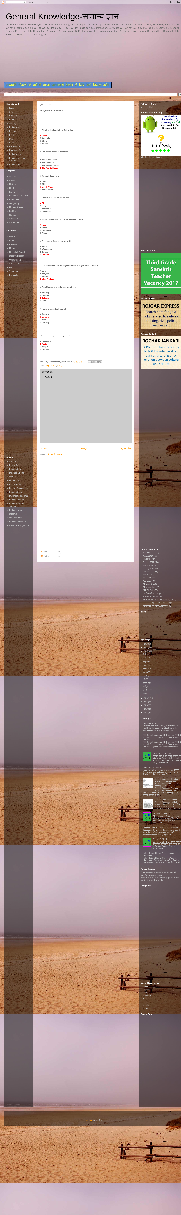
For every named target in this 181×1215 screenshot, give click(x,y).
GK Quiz (60, 366)
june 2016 (147, 565)
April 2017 (147, 581)
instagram (147, 996)
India (11, 240)
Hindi (11, 188)
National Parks (15, 517)
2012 (146, 712)
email (145, 1002)
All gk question (149, 587)
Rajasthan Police (16, 146)
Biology (12, 192)
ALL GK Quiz (148, 590)
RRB (11, 142)
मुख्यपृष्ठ (84, 448)
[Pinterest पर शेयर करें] (100, 361)
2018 (146, 648)
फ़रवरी (145, 690)
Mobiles (12, 476)
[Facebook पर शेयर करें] (97, 361)
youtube (146, 1005)
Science (12, 176)
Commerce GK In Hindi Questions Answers (160, 827)
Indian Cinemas (16, 510)
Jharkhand (13, 271)
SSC (11, 112)
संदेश (45, 552)
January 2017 (148, 562)
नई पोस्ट (43, 448)
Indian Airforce (16, 154)
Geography (14, 203)
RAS (11, 135)
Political (12, 211)
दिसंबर (145, 654)
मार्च (144, 686)
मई (144, 679)
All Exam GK (148, 584)
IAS (11, 139)
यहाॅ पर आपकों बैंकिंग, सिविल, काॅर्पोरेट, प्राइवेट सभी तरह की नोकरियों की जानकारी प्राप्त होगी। (160, 878)
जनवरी (145, 694)
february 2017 (148, 572)
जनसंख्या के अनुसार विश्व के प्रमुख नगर (156, 603)
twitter (145, 986)
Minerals (13, 514)
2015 (146, 702)
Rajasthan (13, 244)
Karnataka (13, 275)
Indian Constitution (17, 521)
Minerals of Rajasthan (19, 525)
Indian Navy (14, 164)
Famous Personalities (18, 488)
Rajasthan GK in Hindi (162, 753)
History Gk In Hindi (151, 723)
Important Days (16, 492)
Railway (13, 115)
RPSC (12, 119)
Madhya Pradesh (16, 256)
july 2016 (146, 559)
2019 (146, 644)
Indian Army (15, 127)
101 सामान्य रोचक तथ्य (151, 597)
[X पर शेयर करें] (94, 361)
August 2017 (51, 366)
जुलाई (145, 672)
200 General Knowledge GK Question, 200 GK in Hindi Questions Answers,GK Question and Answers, (162, 737)
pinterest (146, 1008)
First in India (15, 465)
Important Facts (16, 469)
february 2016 (148, 553)
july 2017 (146, 575)
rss (144, 999)
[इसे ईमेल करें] (89, 361)
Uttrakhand (14, 248)
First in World (15, 484)
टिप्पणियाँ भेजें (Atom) (55, 454)
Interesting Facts (16, 473)
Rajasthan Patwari (17, 150)
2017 (146, 651)
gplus (145, 993)
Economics (14, 199)
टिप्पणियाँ (46, 556)
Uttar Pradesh (15, 260)
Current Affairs (16, 222)
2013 (146, 709)
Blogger (89, 1120)
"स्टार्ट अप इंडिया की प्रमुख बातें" (154, 593)
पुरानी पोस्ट (126, 448)
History (12, 184)
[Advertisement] (72, 59)
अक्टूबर (145, 661)
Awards (12, 461)
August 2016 (148, 556)
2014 (146, 705)
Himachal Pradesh (17, 252)
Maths (12, 180)
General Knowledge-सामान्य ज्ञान (62, 16)
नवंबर (145, 658)
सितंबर (145, 665)
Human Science (16, 207)
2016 (146, 698)
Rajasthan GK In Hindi (152, 767)
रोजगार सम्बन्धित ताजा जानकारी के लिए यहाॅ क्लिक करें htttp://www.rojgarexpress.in (158, 873)
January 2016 (148, 568)
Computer (13, 215)
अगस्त (145, 668)
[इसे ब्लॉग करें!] (92, 361)
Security (13, 123)
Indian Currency (16, 499)
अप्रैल (145, 683)
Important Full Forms (18, 496)
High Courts (14, 480)
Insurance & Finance (18, 196)
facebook (146, 989)
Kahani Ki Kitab (147, 107)
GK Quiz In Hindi (160, 813)
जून (144, 676)
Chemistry (13, 219)
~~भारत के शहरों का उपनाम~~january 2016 (158, 600)
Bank (11, 108)
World (12, 236)
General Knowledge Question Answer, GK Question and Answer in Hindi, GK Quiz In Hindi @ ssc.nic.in (166, 782)
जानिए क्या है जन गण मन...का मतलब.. (156, 606)
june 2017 (147, 578)
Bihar (11, 267)
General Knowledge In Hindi (166, 800)
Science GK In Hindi (161, 839)
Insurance (13, 131)
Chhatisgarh (14, 263)
